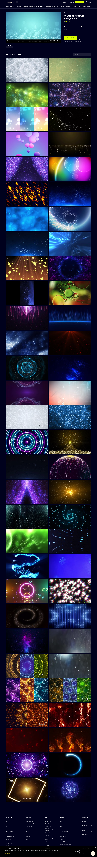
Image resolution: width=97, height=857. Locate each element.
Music (53, 6)
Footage (40, 6)
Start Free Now (80, 2)
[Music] (48, 845)
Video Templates (10, 6)
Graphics (68, 6)
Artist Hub (62, 826)
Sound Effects (60, 6)
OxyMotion (68, 21)
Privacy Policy (63, 836)
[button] (33, 855)
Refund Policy (63, 834)
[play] (7, 41)
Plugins (79, 6)
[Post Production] (52, 842)
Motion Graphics (28, 6)
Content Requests (10, 831)
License (61, 839)
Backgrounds (9, 47)
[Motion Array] (51, 821)
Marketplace (9, 823)
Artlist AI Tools (86, 6)
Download (66, 41)
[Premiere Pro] (51, 826)
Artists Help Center (64, 823)
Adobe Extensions (10, 829)
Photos (74, 6)
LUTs (35, 6)
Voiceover (48, 6)
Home (7, 821)
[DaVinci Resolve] (52, 829)
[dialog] (48, 851)
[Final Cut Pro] (51, 833)
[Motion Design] (52, 838)
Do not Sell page (7, 853)
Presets (19, 6)
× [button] (95, 847)
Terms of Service (64, 831)
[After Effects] (51, 824)
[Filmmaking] (50, 835)
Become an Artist (64, 829)
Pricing (7, 834)
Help (61, 821)
